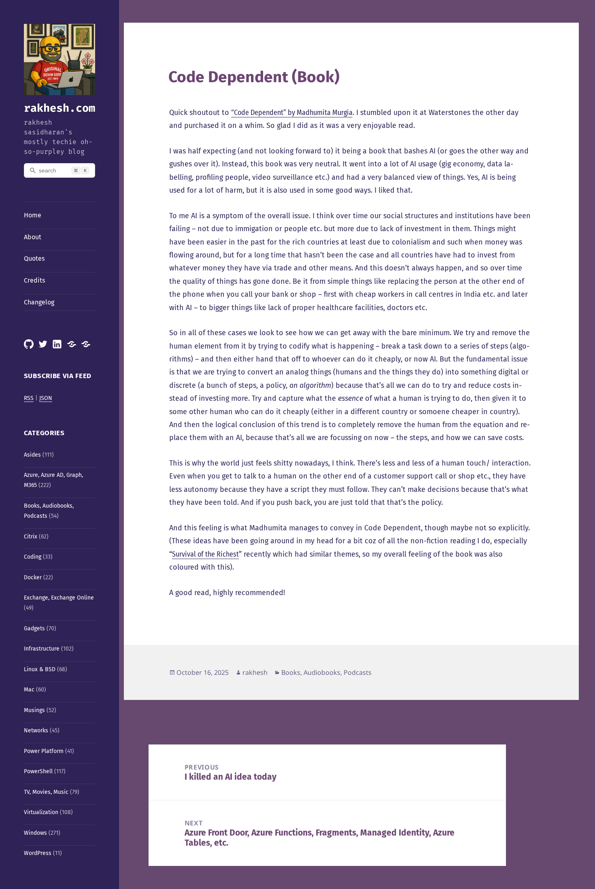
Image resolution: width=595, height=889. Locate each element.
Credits (34, 280)
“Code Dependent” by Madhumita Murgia (292, 112)
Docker (33, 577)
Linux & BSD (39, 669)
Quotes (34, 258)
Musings (34, 710)
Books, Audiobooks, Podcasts (326, 672)
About (32, 237)
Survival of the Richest (205, 554)
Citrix (30, 536)
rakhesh (255, 672)
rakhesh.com (59, 108)
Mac (29, 689)
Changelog (39, 302)
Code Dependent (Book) (254, 77)
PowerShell (38, 771)
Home (32, 215)
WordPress (37, 853)
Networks (36, 730)
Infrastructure (42, 648)
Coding (32, 556)
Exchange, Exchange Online (59, 597)
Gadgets (34, 628)
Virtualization (41, 812)
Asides (32, 454)
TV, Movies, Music (46, 792)
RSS (29, 398)
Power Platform (44, 751)
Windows (35, 832)
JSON (45, 398)
